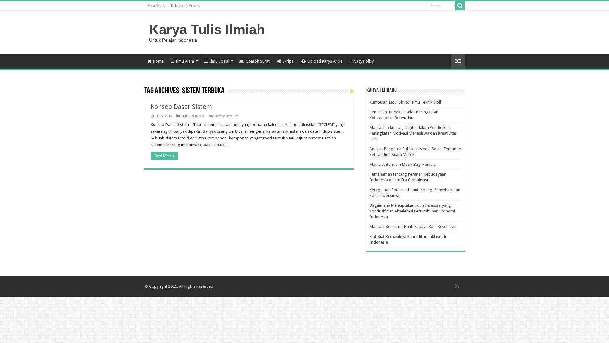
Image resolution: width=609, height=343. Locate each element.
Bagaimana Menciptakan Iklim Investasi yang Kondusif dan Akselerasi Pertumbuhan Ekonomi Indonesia (412, 211)
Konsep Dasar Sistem (181, 107)
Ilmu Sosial (219, 61)
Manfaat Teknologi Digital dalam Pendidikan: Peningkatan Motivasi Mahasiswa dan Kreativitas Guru (413, 133)
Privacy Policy (362, 61)
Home (158, 61)
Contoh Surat (258, 61)
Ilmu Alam (185, 61)
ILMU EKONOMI (192, 116)
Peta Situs (156, 5)
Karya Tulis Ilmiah (207, 29)
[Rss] (457, 286)
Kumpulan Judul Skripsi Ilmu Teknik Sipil (405, 102)
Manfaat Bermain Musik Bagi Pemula (403, 164)
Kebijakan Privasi (185, 5)
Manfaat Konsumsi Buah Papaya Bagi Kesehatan (413, 226)
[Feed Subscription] (352, 91)
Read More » (164, 156)
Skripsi (288, 61)
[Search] (460, 5)
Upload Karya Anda (325, 61)
